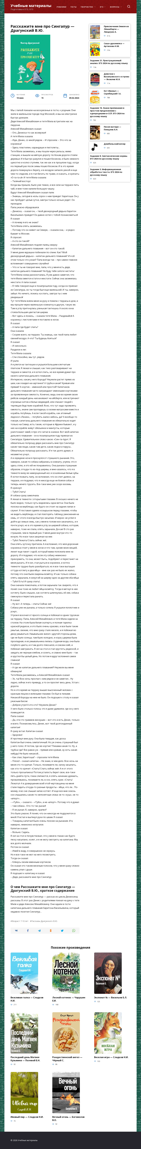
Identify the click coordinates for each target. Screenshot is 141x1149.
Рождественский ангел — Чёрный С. (67, 1059)
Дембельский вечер (114, 144)
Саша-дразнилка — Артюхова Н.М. (114, 45)
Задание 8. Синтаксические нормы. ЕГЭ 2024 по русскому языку (109, 157)
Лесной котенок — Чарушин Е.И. (68, 999)
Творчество (87, 7)
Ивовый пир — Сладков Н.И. (27, 1116)
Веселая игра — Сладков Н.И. (111, 1057)
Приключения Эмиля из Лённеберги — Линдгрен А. (116, 29)
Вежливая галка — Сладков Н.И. (27, 999)
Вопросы (114, 7)
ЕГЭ (101, 7)
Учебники (61, 7)
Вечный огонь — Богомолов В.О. (68, 1118)
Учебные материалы (31, 5)
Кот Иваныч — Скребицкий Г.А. (112, 92)
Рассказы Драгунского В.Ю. (44, 921)
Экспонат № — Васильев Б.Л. (110, 997)
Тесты (73, 7)
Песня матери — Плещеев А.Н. (112, 128)
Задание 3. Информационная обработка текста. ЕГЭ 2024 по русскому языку (106, 172)
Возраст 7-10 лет (20, 921)
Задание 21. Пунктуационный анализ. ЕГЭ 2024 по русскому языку (109, 62)
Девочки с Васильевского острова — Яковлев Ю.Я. (116, 77)
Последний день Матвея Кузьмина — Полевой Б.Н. (25, 1059)
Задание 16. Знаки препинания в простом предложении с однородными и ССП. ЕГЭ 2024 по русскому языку (107, 112)
